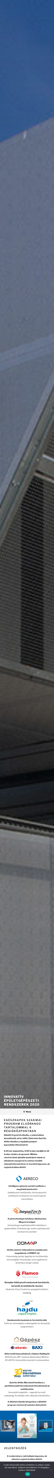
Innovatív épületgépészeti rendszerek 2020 (22, 1100)
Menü (28, 1112)
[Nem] (50, 1469)
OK (27, 1474)
